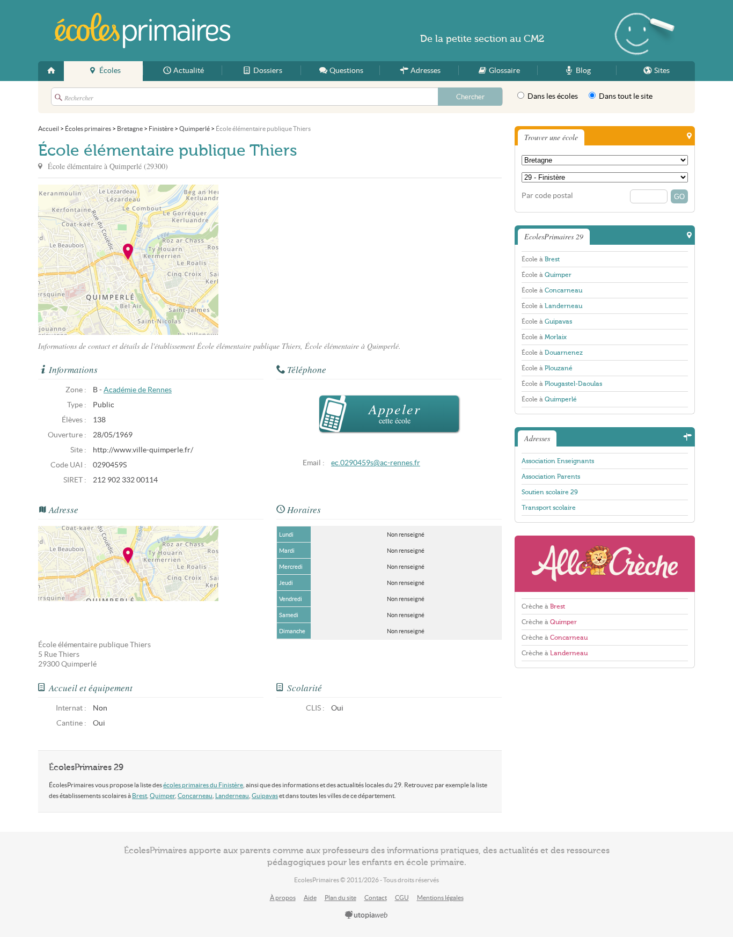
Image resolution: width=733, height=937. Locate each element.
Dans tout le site (625, 96)
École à (541, 259)
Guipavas (265, 795)
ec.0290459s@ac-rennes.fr (375, 463)
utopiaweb (366, 915)
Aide (310, 897)
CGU (402, 897)
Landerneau (232, 795)
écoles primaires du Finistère (203, 784)
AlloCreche (605, 564)
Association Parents (551, 476)
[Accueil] (51, 71)
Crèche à (543, 606)
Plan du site (340, 897)
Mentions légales (440, 897)
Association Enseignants (558, 461)
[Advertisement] (315, 260)
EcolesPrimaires (142, 30)
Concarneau (195, 795)
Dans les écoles (552, 96)
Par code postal (547, 196)
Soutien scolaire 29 (550, 492)
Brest (139, 795)
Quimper (162, 795)
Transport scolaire (549, 507)
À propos (283, 897)
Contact (375, 897)
